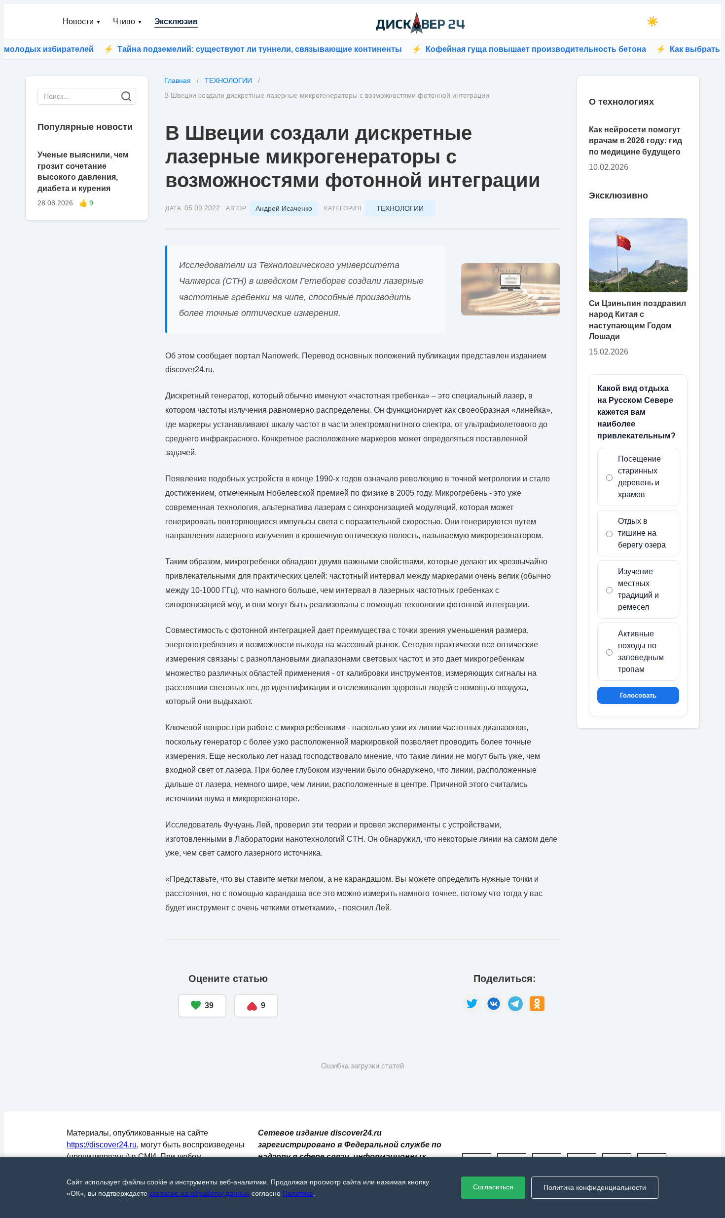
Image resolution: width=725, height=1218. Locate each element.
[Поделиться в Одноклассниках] (537, 1004)
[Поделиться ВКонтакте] (494, 1004)
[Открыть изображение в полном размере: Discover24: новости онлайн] (510, 289)
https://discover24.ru (102, 1144)
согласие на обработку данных (199, 1193)
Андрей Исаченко (283, 208)
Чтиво (128, 21)
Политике (298, 1193)
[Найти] (126, 96)
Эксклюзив (176, 21)
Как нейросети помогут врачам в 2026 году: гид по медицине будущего (635, 140)
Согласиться (493, 1187)
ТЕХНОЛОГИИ (400, 208)
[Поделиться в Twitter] (472, 1004)
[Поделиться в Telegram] (515, 1004)
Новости (82, 21)
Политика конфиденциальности (595, 1187)
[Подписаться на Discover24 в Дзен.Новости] (370, 996)
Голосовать (638, 695)
